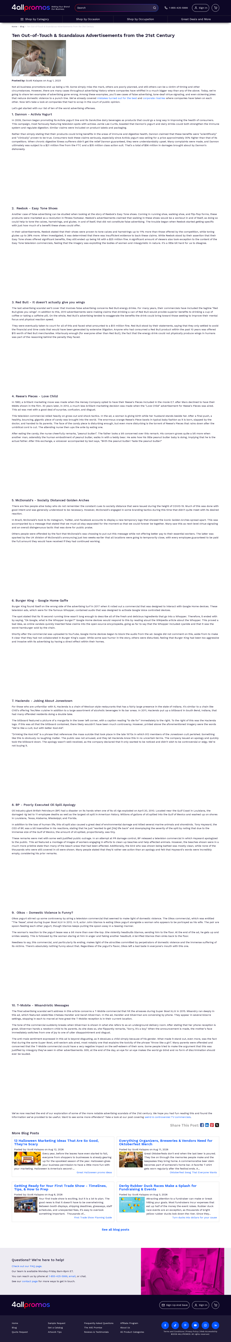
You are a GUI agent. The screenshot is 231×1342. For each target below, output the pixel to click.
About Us (125, 1327)
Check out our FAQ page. (27, 1266)
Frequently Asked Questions (98, 1323)
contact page (30, 1281)
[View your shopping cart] (215, 8)
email (72, 1276)
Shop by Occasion (88, 19)
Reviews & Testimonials (96, 1332)
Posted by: (18, 80)
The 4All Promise (93, 1327)
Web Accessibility (208, 1331)
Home (15, 1323)
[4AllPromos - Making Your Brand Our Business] (31, 7)
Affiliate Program (129, 1323)
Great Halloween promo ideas (94, 1172)
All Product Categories (132, 1332)
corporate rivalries (154, 98)
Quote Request (20, 1332)
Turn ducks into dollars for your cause (194, 1217)
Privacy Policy (192, 1331)
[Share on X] (217, 1125)
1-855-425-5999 (58, 1276)
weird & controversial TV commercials (168, 1117)
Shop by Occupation (140, 19)
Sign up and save (177, 1305)
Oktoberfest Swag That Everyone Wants (193, 1172)
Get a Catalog (55, 1327)
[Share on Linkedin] (207, 1125)
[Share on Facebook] (202, 1125)
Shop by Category (37, 19)
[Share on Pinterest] (212, 1125)
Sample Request (56, 1323)
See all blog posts (115, 1229)
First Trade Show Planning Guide (93, 1217)
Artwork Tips (55, 1332)
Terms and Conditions (174, 1331)
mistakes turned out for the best (117, 98)
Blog (14, 1327)
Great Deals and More (196, 19)
